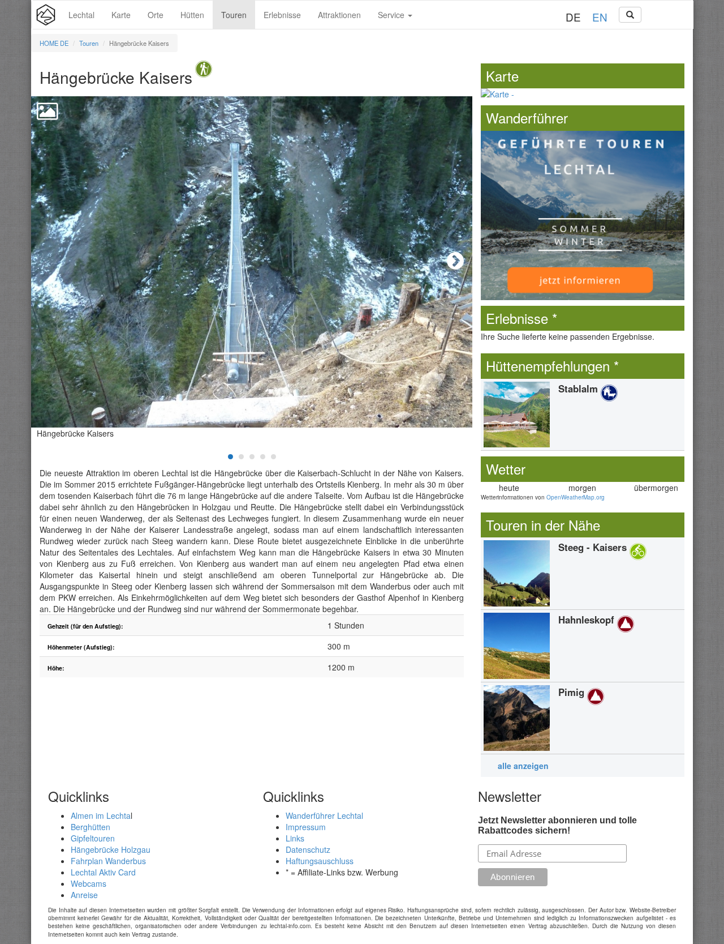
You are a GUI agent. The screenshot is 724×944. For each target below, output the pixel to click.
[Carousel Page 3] (252, 456)
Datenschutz (308, 849)
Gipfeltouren (93, 838)
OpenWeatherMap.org (575, 497)
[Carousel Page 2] (241, 456)
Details (582, 415)
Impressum (306, 826)
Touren (234, 14)
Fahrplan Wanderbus (108, 860)
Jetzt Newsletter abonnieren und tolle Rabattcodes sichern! (557, 825)
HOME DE (54, 43)
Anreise (84, 894)
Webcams (88, 883)
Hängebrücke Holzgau (110, 849)
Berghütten (90, 826)
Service (392, 14)
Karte (121, 14)
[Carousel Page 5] (273, 456)
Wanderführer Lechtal (324, 815)
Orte (155, 14)
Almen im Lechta (101, 815)
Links (295, 838)
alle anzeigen (523, 765)
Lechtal (81, 14)
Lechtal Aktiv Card (103, 872)
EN (599, 16)
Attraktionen (339, 14)
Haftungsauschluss (320, 860)
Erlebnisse (282, 14)
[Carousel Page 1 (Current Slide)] (230, 456)
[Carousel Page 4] (262, 456)
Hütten (192, 14)
